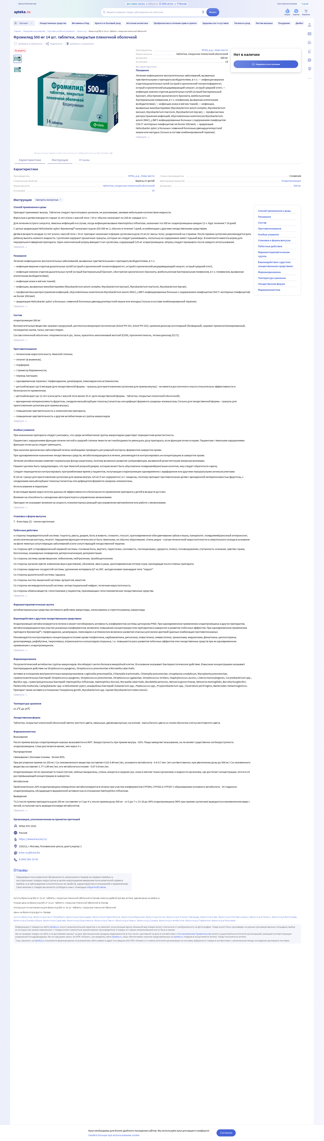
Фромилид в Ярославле (223, 920)
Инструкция (60, 160)
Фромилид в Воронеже (133, 916)
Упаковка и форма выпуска (274, 240)
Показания (264, 216)
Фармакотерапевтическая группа (274, 254)
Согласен (226, 1133)
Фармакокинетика (269, 289)
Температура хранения (272, 278)
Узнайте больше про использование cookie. (114, 1135)
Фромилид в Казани (125, 920)
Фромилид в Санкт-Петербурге (49, 916)
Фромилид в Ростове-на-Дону (233, 916)
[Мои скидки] (309, 33)
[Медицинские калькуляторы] (309, 51)
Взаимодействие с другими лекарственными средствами (275, 264)
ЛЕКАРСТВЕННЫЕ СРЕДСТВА (34, 31)
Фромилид (81, 31)
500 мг (297, 185)
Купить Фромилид (23, 916)
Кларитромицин (291, 180)
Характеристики (30, 160)
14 (153, 190)
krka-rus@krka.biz (29, 852)
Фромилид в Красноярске (80, 920)
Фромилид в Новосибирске (106, 916)
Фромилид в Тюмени (260, 916)
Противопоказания (269, 228)
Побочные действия (270, 246)
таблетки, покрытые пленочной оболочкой (129, 185)
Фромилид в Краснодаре (78, 916)
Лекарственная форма (271, 284)
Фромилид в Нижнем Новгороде (182, 916)
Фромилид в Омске (155, 916)
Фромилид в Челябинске (171, 920)
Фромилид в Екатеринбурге (28, 920)
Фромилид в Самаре (147, 920)
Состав (262, 222)
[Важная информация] (309, 60)
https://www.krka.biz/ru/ (33, 839)
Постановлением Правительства (194, 933)
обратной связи (96, 887)
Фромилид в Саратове (54, 920)
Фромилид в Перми (104, 920)
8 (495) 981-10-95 (28, 859)
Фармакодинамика (269, 272)
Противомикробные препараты (61, 31)
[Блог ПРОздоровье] (309, 42)
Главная (17, 31)
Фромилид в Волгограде (284, 916)
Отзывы (84, 160)
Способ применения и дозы (274, 210)
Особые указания (268, 234)
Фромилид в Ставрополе (197, 920)
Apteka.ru (54, 926)
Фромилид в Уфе (208, 916)
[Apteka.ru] (25, 12)
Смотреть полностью (47, 199)
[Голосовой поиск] (203, 12)
